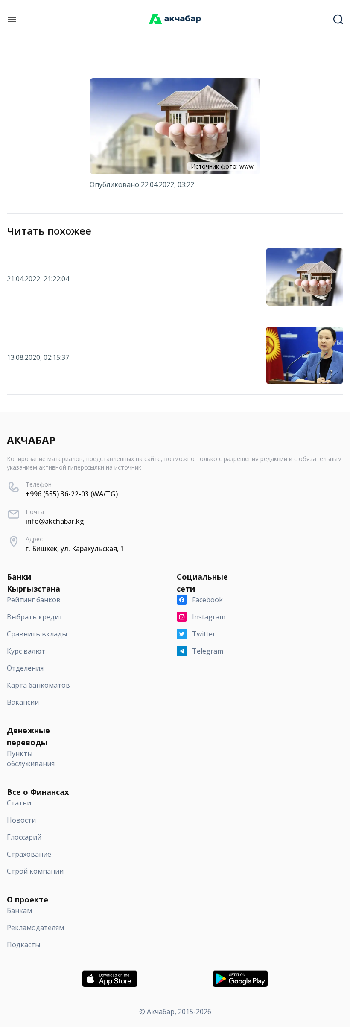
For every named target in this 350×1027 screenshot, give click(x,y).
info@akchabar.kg (55, 521)
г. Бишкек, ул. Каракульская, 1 (75, 548)
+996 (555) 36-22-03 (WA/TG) (72, 494)
